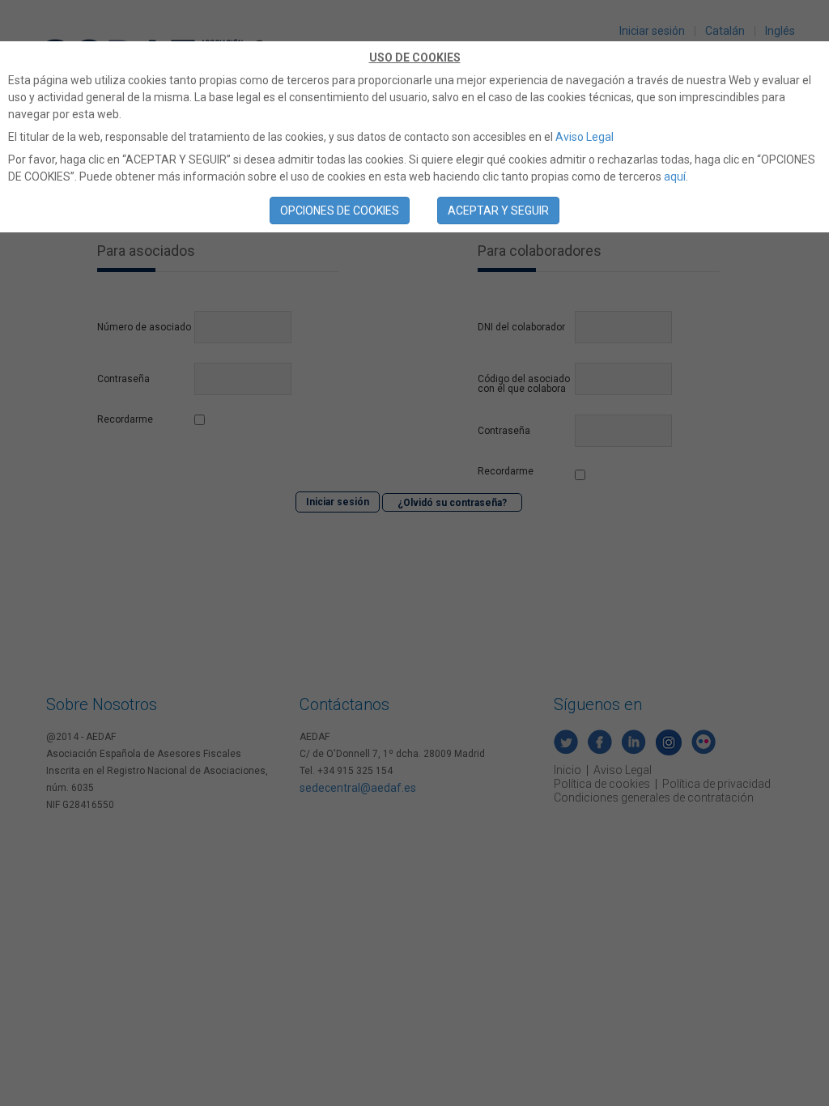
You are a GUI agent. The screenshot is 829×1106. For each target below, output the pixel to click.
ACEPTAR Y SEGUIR (498, 210)
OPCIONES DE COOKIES (339, 210)
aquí (675, 176)
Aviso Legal (584, 136)
